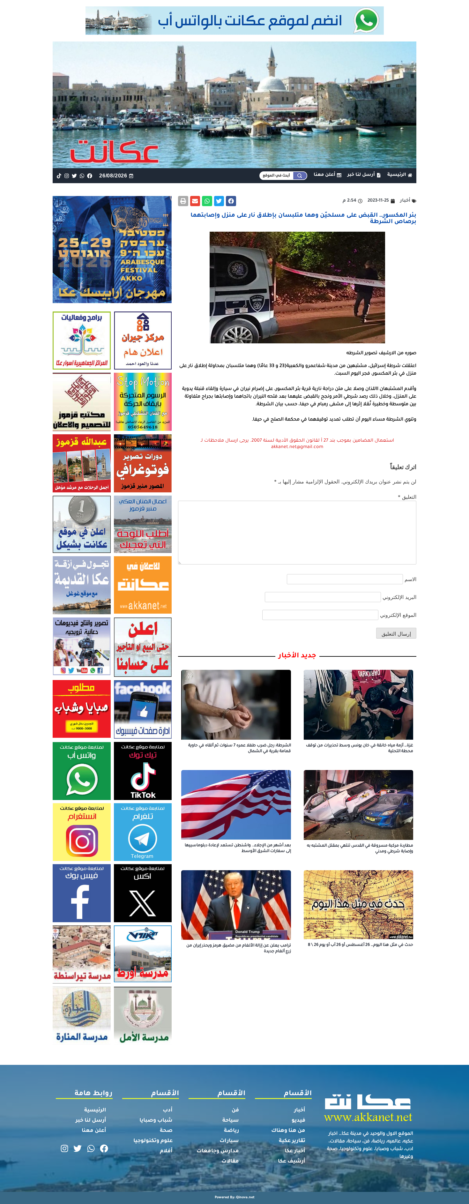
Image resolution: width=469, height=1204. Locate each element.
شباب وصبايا (156, 1121)
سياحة (230, 1121)
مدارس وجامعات (218, 1151)
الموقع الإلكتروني (398, 615)
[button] (231, 201)
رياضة (231, 1131)
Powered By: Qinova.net (235, 1198)
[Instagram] (66, 176)
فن (235, 1110)
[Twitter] (74, 176)
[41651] (235, 33)
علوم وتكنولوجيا (153, 1141)
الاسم (410, 579)
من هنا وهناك (288, 1131)
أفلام (166, 1151)
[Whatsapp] (82, 176)
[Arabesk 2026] (112, 301)
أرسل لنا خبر (91, 1121)
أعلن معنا (94, 1131)
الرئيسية (95, 1110)
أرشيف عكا (291, 1161)
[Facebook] (90, 176)
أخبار (299, 1110)
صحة (166, 1131)
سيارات (229, 1141)
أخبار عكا (295, 1151)
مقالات (230, 1161)
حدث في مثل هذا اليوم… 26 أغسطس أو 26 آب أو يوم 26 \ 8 (360, 945)
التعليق (407, 497)
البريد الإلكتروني (399, 597)
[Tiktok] (59, 176)
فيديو (298, 1121)
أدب (168, 1110)
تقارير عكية (292, 1141)
